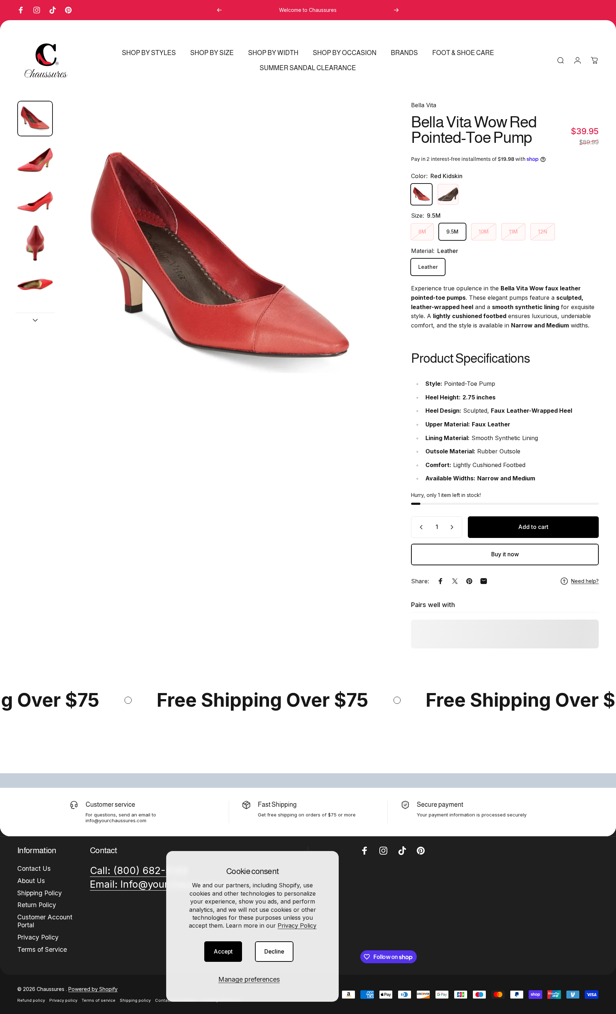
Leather (428, 267)
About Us (31, 880)
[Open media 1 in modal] (220, 262)
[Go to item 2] (35, 160)
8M (422, 231)
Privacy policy (63, 1000)
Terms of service (98, 1000)
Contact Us (34, 868)
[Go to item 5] (35, 284)
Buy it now (505, 554)
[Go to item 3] (35, 201)
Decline (274, 951)
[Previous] (219, 10)
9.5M (452, 231)
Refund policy (31, 1000)
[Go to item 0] (35, 118)
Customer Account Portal (44, 921)
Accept (223, 951)
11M (513, 231)
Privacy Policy (297, 925)
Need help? (585, 581)
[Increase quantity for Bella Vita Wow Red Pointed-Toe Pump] (453, 527)
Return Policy (36, 905)
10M (484, 231)
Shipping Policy (39, 893)
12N (542, 231)
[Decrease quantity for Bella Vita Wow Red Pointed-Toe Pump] (419, 527)
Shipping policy (135, 1000)
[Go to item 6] (35, 326)
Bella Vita (423, 105)
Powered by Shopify (93, 989)
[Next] (396, 10)
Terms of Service (42, 949)
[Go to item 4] (35, 243)
